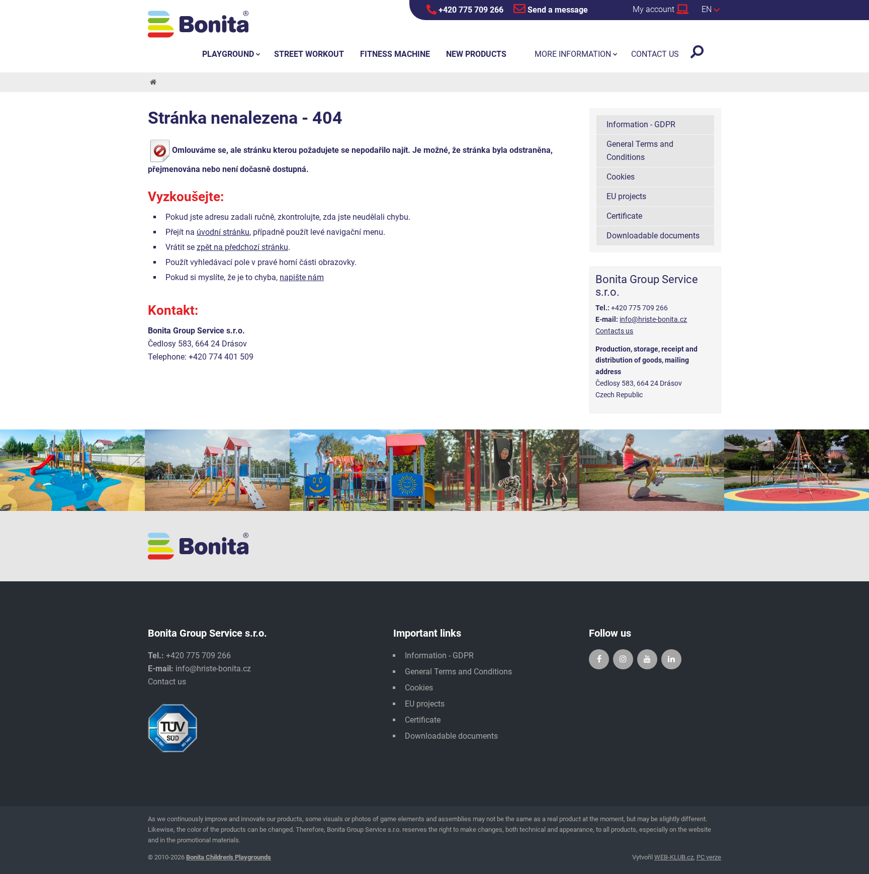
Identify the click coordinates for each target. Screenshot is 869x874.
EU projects (626, 196)
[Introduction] (152, 82)
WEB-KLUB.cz (673, 857)
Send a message (557, 10)
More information (573, 54)
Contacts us (614, 331)
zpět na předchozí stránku (242, 247)
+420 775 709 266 (470, 10)
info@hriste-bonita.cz (653, 319)
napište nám (302, 277)
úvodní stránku (223, 232)
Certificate (624, 216)
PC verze (709, 857)
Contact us (167, 681)
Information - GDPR (640, 124)
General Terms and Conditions (639, 150)
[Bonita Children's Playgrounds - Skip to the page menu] (198, 24)
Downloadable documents (653, 235)
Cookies (620, 177)
